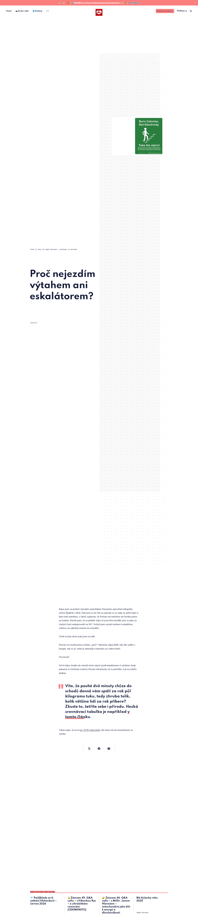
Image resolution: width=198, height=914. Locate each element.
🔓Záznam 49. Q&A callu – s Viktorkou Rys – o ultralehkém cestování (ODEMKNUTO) (82, 904)
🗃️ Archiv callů (22, 11)
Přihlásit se (182, 11)
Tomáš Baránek (51, 249)
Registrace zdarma (165, 11)
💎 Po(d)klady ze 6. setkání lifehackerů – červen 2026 (43, 901)
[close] (195, 3)
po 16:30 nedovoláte (90, 730)
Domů (9, 11)
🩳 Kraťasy (37, 11)
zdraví (34, 323)
